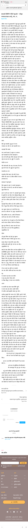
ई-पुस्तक (15, 475)
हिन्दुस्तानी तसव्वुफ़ (17, 498)
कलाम (2, 484)
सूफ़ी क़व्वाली (15, 7)
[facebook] (7, 512)
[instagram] (17, 512)
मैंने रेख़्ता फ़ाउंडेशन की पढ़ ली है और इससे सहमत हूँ (14, 466)
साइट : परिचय (4, 495)
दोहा (2, 478)
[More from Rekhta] (26, 2)
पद (1, 481)
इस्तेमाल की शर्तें (15, 517)
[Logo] (6, 2)
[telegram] (20, 512)
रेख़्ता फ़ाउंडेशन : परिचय (18, 495)
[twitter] (11, 512)
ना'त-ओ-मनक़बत (4, 487)
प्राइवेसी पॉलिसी (8, 517)
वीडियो (15, 478)
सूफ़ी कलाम (20, 7)
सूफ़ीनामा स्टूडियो (17, 484)
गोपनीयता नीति (15, 466)
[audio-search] (25, 5)
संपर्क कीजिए (15, 502)
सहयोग (15, 487)
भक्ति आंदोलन (4, 498)
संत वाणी (11, 7)
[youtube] (14, 512)
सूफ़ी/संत (7, 7)
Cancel (17, 422)
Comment (22, 422)
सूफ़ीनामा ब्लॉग (17, 481)
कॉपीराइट (20, 517)
